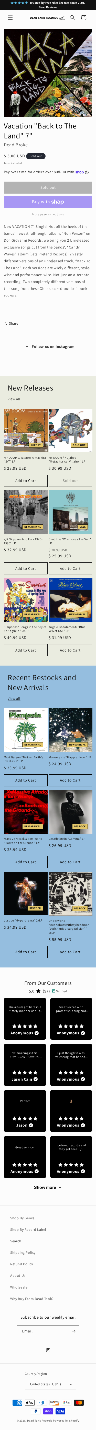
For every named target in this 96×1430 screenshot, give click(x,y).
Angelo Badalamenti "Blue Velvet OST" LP (67, 629)
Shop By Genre (22, 1218)
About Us (18, 1275)
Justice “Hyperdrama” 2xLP (23, 920)
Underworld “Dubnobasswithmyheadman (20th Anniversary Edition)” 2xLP (69, 927)
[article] (25, 1019)
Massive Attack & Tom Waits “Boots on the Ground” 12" (23, 841)
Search (16, 1241)
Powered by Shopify (66, 1420)
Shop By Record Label (28, 1229)
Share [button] (13, 323)
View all (14, 399)
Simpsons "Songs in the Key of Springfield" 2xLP (25, 629)
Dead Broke (16, 145)
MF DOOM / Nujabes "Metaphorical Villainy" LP (67, 460)
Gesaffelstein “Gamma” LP (67, 839)
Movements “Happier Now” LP (70, 757)
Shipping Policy (23, 1252)
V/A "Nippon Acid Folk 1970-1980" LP (23, 541)
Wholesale (18, 1287)
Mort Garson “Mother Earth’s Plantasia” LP (23, 759)
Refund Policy (21, 1264)
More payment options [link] (48, 214)
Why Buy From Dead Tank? (32, 1298)
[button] (10, 17)
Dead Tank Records (39, 1420)
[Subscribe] (73, 1331)
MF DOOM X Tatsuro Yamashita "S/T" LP (25, 460)
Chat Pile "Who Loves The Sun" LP (70, 541)
